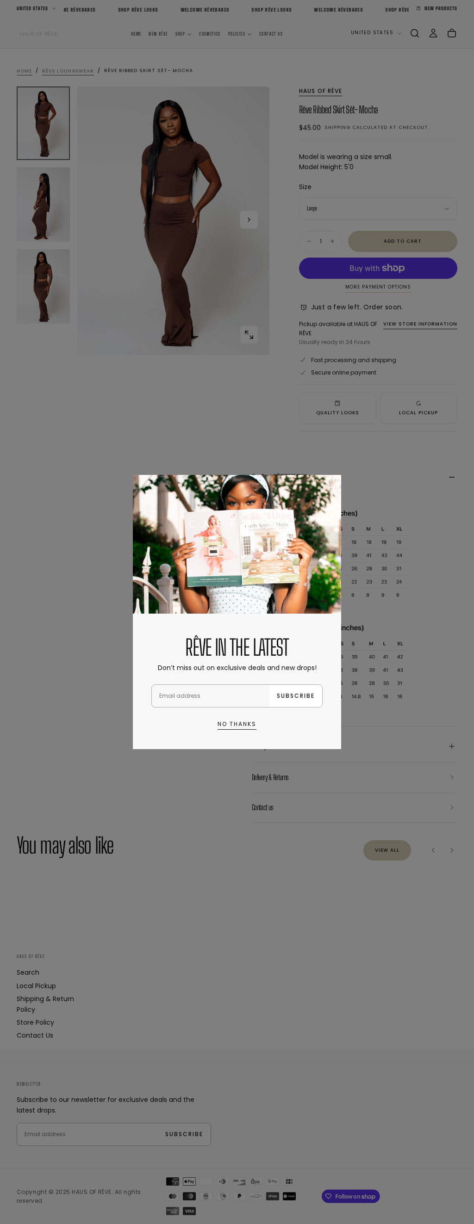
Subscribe (296, 696)
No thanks (237, 724)
